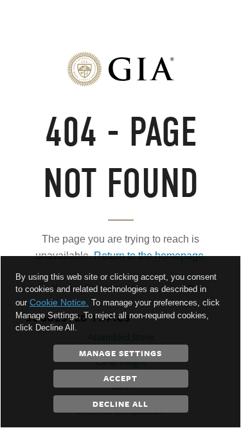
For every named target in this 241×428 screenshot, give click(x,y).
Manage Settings (120, 353)
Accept (120, 378)
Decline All (120, 403)
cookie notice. (59, 302)
